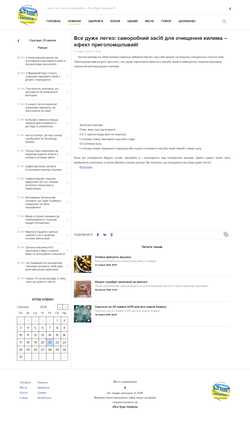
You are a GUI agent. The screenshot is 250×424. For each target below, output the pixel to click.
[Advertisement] (152, 97)
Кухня (115, 21)
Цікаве (132, 21)
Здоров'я (95, 21)
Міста (149, 21)
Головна (53, 21)
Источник (85, 167)
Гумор (166, 21)
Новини (74, 21)
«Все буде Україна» (125, 407)
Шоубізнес (187, 21)
